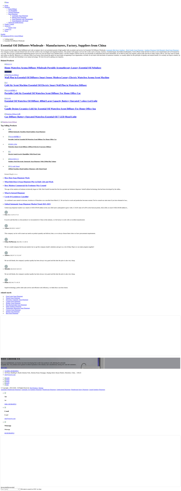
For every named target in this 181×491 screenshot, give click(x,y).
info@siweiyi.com (10, 374)
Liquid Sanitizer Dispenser (97, 389)
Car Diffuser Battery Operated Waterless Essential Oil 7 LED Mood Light (40, 117)
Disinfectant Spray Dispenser (79, 389)
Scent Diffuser (12, 9)
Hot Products (34, 388)
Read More (8, 72)
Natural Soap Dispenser (13, 298)
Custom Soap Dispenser (13, 301)
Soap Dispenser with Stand (20, 21)
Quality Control (9, 24)
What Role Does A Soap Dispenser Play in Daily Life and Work (29, 182)
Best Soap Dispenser (12, 313)
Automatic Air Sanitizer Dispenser (31, 389)
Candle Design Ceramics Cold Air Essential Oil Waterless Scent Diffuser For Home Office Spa (50, 108)
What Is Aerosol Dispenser (15, 193)
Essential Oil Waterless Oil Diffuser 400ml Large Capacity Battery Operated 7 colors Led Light (51, 101)
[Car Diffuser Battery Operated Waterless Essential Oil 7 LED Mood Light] (12, 114)
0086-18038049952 (10, 404)
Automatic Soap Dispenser (20, 16)
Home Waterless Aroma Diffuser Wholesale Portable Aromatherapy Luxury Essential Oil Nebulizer (53, 67)
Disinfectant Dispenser (49, 389)
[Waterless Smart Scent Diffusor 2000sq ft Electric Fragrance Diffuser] (12, 144)
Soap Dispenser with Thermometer (22, 19)
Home (6, 5)
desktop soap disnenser (13, 311)
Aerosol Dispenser (13, 12)
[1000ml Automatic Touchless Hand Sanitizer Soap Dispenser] (9, 129)
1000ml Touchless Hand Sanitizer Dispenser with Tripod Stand (27, 169)
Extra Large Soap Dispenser (14, 296)
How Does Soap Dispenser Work (17, 178)
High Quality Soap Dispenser (134, 50)
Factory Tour (12, 27)
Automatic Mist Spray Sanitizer (115, 50)
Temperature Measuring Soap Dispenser (18, 308)
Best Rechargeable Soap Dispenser (16, 305)
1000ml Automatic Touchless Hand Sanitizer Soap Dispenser (26, 132)
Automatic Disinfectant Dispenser (11, 389)
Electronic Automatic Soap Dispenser (17, 300)
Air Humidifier (12, 10)
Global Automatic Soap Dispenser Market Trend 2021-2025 (28, 204)
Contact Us (8, 29)
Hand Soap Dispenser (172, 50)
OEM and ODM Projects (15, 22)
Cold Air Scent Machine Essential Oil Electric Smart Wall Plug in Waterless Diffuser (46, 85)
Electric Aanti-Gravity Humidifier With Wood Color (24, 154)
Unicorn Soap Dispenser (13, 310)
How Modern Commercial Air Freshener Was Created (25, 186)
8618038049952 (9, 433)
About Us (7, 26)
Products (7, 7)
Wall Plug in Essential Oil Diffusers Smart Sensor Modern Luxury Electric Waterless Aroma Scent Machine (57, 77)
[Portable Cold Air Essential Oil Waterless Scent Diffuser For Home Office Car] (11, 90)
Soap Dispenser (13, 14)
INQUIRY (4, 368)
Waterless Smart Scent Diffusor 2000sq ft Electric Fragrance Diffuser (29, 147)
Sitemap (40, 388)
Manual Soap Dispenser (19, 17)
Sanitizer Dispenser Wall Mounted (155, 50)
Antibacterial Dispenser (63, 389)
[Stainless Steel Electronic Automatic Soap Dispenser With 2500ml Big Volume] (13, 159)
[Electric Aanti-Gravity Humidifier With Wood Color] (9, 151)
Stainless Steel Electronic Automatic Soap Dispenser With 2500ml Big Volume (32, 161)
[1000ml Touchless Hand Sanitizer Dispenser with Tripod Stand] (14, 166)
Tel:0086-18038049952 (12, 371)
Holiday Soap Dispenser (13, 303)
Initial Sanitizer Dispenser (13, 306)
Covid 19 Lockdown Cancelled (16, 197)
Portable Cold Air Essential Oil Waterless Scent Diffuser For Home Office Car (43, 93)
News (6, 31)
